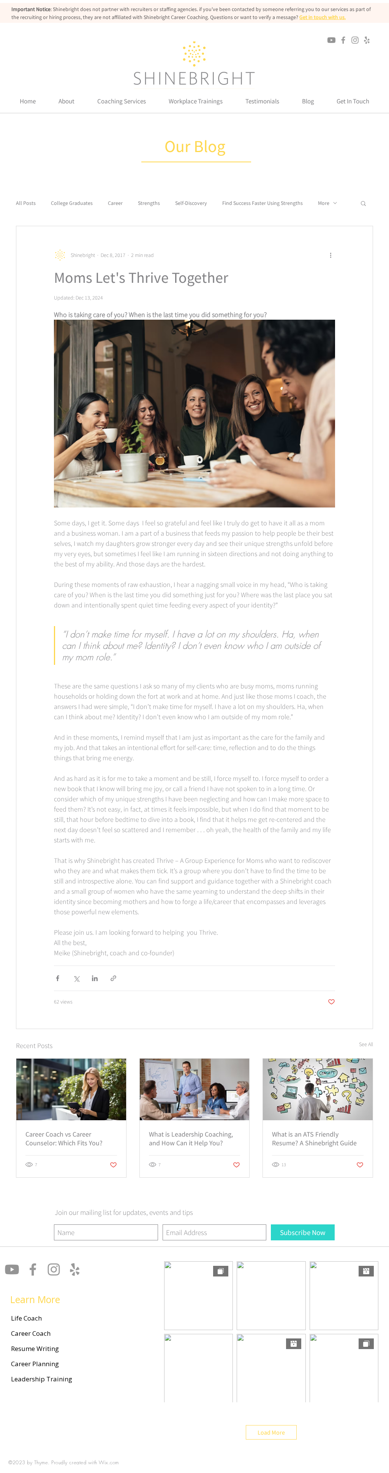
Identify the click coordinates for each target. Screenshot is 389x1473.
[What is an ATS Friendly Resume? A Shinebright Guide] (318, 1089)
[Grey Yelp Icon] (367, 40)
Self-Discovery (191, 203)
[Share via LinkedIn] (94, 978)
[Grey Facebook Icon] (343, 40)
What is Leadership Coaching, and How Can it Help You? (191, 1138)
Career (115, 203)
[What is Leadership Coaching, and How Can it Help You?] (195, 1089)
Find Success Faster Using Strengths (262, 203)
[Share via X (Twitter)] (76, 978)
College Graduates (72, 203)
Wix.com (109, 1462)
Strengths (149, 203)
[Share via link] (113, 978)
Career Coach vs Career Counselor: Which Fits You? (64, 1138)
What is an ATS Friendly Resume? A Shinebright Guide (314, 1138)
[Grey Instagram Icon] (355, 40)
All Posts (26, 203)
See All (366, 1044)
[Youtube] (331, 40)
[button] (66, 101)
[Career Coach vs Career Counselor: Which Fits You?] (71, 1089)
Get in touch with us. (322, 17)
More (323, 203)
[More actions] (330, 255)
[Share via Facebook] (57, 978)
